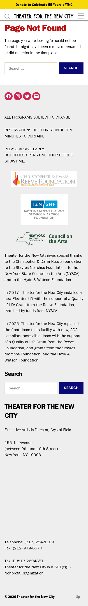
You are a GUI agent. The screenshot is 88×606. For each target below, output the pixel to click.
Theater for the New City (36, 596)
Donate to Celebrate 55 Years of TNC (44, 4)
